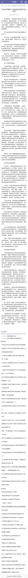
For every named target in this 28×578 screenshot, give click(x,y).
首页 (2, 5)
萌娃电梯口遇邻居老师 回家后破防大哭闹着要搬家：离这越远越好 (14, 393)
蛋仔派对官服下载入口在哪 (9, 492)
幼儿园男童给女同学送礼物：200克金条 (13, 517)
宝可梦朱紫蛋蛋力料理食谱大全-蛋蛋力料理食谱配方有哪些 (14, 530)
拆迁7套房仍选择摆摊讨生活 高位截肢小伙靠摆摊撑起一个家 (14, 378)
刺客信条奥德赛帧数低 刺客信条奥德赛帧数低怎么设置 (14, 508)
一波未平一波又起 (7, 503)
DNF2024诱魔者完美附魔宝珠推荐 (11, 546)
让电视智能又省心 (11, 336)
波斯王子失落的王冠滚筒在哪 (10, 561)
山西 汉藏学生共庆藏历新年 (14, 338)
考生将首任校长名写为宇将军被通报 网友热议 (14, 454)
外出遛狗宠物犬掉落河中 (8, 539)
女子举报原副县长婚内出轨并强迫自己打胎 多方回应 (13, 475)
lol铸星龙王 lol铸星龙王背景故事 (10, 499)
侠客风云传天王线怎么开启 (9, 550)
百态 (9, 5)
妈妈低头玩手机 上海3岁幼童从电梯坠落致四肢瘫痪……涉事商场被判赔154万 (14, 468)
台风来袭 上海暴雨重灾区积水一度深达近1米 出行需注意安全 (14, 364)
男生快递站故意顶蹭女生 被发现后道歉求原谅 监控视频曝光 (14, 447)
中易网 (14, 2)
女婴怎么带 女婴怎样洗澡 (9, 543)
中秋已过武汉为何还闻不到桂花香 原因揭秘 (14, 345)
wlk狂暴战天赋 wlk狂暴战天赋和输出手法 (13, 514)
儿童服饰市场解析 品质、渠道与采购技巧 (13, 568)
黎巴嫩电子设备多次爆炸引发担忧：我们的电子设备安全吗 (14, 386)
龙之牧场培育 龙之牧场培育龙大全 (11, 535)
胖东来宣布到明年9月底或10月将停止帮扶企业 (14, 407)
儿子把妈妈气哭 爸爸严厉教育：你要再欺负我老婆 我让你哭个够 (14, 461)
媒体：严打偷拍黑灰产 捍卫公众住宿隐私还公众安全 (14, 432)
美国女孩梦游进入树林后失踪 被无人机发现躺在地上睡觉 (14, 483)
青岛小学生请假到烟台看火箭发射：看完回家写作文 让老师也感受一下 (14, 400)
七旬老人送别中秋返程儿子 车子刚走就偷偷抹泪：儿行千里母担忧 (14, 371)
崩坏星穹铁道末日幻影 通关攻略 (10, 495)
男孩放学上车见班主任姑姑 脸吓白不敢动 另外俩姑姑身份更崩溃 (14, 350)
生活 (5, 5)
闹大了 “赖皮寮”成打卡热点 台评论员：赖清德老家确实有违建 (13, 555)
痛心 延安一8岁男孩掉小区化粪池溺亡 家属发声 (13, 414)
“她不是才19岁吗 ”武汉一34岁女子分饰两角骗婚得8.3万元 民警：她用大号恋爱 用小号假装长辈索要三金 (14, 423)
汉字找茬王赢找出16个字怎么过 (10, 521)
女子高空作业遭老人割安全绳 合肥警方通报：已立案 (13, 357)
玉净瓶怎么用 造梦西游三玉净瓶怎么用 (12, 525)
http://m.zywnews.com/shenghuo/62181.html (13, 334)
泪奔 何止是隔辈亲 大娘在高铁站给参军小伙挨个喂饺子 (14, 439)
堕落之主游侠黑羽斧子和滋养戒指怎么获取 (13, 565)
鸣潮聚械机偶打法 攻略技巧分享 (10, 572)
